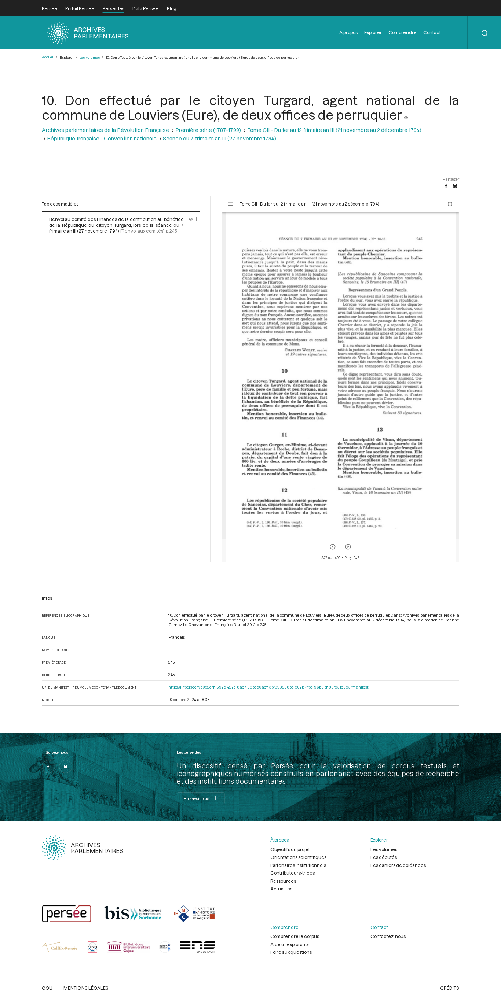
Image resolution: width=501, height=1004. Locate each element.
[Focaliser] (196, 219)
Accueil (48, 57)
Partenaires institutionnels (298, 865)
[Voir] (406, 114)
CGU (47, 987)
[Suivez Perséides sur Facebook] (48, 766)
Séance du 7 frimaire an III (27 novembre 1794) (219, 138)
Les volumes (89, 57)
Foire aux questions (291, 952)
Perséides (113, 8)
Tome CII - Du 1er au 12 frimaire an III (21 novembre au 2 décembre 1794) (334, 130)
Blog (171, 8)
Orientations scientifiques (298, 857)
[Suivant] (348, 546)
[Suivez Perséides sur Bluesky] (65, 766)
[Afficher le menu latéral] (230, 204)
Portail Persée (79, 8)
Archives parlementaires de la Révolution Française (105, 130)
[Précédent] (332, 546)
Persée (49, 8)
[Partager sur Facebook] (446, 186)
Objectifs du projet (290, 849)
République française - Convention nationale (102, 138)
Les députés (383, 857)
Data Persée (145, 8)
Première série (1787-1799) (208, 130)
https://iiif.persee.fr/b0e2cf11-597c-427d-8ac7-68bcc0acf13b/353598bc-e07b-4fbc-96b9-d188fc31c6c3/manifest (268, 686)
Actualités (281, 888)
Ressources (283, 880)
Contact (432, 32)
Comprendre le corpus (294, 936)
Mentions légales (86, 987)
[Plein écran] (450, 204)
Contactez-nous (388, 936)
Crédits (449, 987)
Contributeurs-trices (292, 872)
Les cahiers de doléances (398, 865)
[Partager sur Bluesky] (455, 186)
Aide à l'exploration (290, 944)
